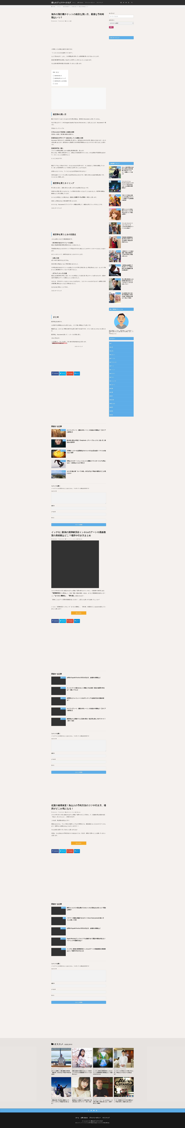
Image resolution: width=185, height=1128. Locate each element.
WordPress (106, 1122)
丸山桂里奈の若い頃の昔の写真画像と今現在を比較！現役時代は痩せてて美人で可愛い (127, 295)
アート (67, 539)
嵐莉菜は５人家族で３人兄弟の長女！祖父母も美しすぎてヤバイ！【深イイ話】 (86, 719)
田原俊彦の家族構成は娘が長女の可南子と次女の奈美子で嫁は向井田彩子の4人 (127, 240)
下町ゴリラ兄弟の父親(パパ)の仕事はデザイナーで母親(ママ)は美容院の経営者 (127, 198)
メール (53, 511)
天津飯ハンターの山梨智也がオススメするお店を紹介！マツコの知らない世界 (86, 451)
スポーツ (118, 293)
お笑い (64, 907)
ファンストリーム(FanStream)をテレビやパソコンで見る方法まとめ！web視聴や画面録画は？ (128, 184)
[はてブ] (77, 373)
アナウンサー (114, 362)
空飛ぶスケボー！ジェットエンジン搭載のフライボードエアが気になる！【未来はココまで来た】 (86, 462)
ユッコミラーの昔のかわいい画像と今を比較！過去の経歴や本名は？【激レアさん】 (86, 689)
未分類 (112, 399)
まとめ (55, 83)
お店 (67, 812)
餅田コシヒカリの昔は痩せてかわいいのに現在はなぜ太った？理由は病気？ (86, 908)
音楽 (119, 223)
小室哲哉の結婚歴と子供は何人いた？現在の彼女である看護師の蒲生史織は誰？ (127, 267)
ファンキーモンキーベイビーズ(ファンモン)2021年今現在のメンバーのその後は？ (128, 225)
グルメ (73, 812)
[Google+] (70, 373)
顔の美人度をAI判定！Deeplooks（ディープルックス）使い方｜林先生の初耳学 (86, 441)
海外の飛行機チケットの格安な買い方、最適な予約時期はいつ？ (75, 6)
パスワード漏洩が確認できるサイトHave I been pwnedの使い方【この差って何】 (85, 919)
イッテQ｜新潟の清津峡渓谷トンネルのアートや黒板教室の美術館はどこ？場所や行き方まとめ (86, 950)
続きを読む (79, 613)
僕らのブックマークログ (61, 2)
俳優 (112, 388)
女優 (112, 392)
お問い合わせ (80, 2)
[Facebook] (55, 373)
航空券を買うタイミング (59, 78)
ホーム (74, 2)
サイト (52, 517)
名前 (53, 505)
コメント (54, 491)
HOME (54, 6)
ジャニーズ (118, 279)
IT (64, 440)
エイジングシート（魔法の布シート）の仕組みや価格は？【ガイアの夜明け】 (86, 431)
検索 (111, 27)
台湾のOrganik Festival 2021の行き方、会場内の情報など (84, 677)
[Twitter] (62, 373)
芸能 (119, 167)
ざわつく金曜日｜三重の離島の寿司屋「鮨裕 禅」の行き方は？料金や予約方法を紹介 (61, 1072)
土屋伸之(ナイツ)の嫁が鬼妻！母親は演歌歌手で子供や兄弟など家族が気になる (127, 253)
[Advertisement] (78, 32)
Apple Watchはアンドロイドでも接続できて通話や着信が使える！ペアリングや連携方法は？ (86, 939)
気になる (80, 539)
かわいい (63, 687)
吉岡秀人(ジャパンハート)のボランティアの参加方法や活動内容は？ (85, 699)
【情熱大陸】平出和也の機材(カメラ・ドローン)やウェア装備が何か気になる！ (60, 1101)
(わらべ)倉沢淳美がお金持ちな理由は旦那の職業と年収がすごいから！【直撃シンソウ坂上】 (127, 170)
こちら (114, 333)
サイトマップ (100, 2)
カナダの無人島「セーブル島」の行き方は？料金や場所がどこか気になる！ (86, 472)
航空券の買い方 (57, 75)
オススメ (59, 6)
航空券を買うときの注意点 (60, 81)
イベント (70, 539)
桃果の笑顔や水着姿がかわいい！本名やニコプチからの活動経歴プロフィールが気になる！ (82, 1072)
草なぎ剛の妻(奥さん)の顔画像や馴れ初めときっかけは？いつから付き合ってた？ (127, 281)
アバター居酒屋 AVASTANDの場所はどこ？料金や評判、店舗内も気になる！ (123, 1100)
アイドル (113, 358)
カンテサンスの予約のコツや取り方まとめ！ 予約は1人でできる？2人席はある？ (123, 1072)
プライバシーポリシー (90, 2)
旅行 (71, 21)
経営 (112, 407)
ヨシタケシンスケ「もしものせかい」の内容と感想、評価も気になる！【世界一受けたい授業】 (103, 1101)
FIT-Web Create (93, 1122)
